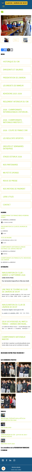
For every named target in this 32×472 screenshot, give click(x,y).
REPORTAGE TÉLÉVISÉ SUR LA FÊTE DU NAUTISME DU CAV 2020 (13, 419)
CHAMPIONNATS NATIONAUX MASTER (13, 338)
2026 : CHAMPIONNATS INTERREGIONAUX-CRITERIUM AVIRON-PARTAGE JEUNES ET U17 (15, 111)
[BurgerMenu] (3, 6)
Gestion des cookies (16, 469)
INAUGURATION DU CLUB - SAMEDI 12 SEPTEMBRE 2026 (13, 274)
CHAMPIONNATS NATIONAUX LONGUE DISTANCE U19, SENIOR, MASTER (13, 248)
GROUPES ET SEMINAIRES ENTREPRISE (13, 147)
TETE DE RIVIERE (6, 238)
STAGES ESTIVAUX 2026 (12, 157)
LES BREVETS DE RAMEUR (13, 85)
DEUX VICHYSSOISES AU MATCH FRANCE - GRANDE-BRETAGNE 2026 (14, 322)
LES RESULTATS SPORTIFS (13, 138)
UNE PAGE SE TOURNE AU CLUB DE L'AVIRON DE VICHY (14, 290)
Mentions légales (16, 467)
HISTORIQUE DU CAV (11, 61)
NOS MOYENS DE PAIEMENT (14, 189)
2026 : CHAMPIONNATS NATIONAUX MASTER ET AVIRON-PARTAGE (12, 121)
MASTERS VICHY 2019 (8, 444)
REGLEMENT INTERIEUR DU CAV (16, 101)
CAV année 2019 (6, 427)
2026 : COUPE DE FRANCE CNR (15, 130)
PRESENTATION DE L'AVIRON (14, 78)
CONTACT (7, 205)
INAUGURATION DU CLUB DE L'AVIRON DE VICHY (13, 306)
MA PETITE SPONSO (11, 173)
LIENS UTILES (8, 197)
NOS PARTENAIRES (10, 165)
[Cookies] (3, 468)
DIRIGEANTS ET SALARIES (13, 69)
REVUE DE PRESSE (10, 181)
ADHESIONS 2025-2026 (12, 93)
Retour (16, 40)
